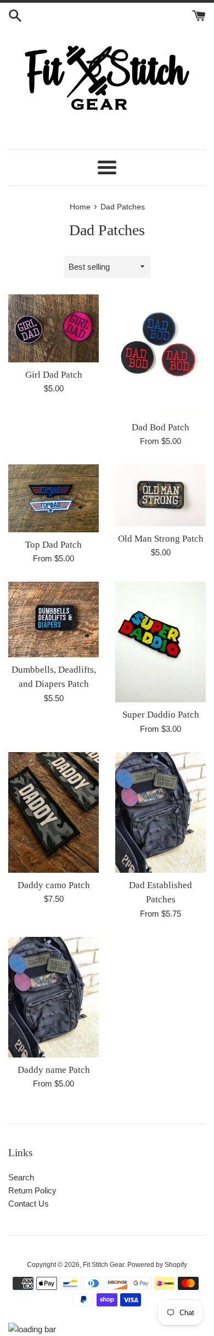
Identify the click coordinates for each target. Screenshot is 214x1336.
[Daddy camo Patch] (53, 812)
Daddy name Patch (54, 1070)
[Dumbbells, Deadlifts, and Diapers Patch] (53, 619)
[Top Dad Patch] (53, 498)
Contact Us (28, 1203)
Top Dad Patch (53, 544)
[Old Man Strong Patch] (160, 495)
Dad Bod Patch (160, 427)
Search (21, 1177)
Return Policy (32, 1190)
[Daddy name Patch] (53, 997)
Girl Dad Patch (53, 374)
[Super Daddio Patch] (160, 642)
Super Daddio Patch (160, 714)
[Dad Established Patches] (160, 812)
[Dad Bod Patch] (160, 354)
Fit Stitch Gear (103, 1265)
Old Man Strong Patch (161, 538)
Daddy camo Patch (54, 885)
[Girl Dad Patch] (53, 328)
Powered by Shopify (157, 1265)
